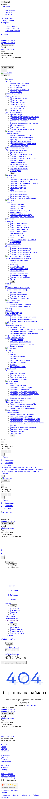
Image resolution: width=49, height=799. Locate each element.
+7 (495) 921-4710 (8, 41)
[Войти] (2, 547)
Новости (8, 12)
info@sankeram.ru (7, 49)
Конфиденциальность (9, 790)
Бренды (4, 749)
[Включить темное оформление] (4, 70)
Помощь (4, 769)
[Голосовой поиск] (4, 451)
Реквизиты (5, 765)
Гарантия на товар (12, 31)
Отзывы (8, 14)
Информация (6, 761)
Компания (5, 751)
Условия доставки (12, 29)
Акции (3, 747)
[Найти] (9, 451)
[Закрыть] (3, 557)
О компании (10, 10)
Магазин (4, 767)
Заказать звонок (7, 45)
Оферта (4, 792)
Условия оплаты (11, 26)
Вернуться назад (19, 705)
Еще (12, 173)
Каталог (4, 745)
